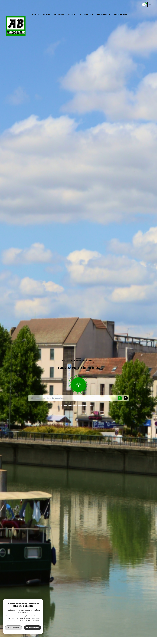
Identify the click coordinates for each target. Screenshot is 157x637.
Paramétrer (13, 628)
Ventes (46, 14)
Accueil (35, 14)
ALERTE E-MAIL (120, 14)
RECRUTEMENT (103, 14)
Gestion (72, 14)
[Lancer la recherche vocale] (78, 384)
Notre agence (86, 14)
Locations (59, 14)
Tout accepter (32, 628)
